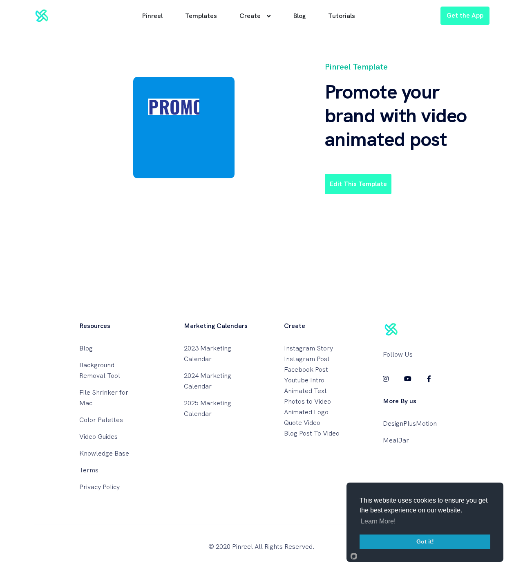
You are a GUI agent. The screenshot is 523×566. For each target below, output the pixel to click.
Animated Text (305, 390)
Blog (299, 15)
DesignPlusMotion (410, 423)
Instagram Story (308, 348)
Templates (201, 15)
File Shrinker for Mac (103, 397)
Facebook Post (306, 369)
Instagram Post (307, 359)
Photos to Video (307, 401)
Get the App (465, 15)
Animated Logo (306, 412)
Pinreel (152, 15)
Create (250, 15)
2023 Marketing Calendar (207, 353)
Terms (88, 470)
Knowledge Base (104, 453)
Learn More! (378, 521)
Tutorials (341, 15)
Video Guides (98, 436)
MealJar (396, 440)
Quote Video (302, 422)
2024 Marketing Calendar (207, 381)
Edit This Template (358, 184)
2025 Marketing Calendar (207, 408)
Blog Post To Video (312, 433)
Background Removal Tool (99, 370)
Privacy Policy (99, 487)
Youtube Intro (304, 380)
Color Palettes (101, 420)
